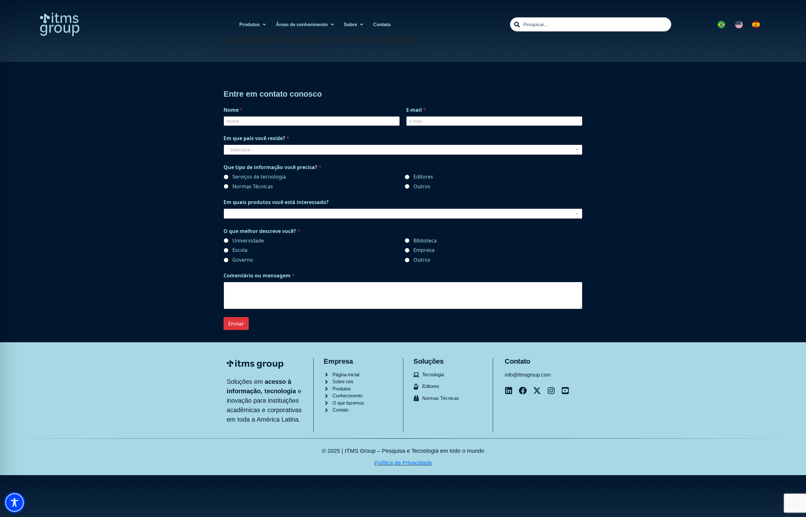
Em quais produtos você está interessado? (276, 202)
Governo (242, 260)
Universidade (248, 240)
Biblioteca (425, 240)
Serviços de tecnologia (259, 176)
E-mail (416, 110)
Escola (239, 250)
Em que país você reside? (256, 138)
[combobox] (590, 24)
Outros (421, 186)
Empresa (423, 250)
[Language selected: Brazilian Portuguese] (742, 24)
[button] (252, 24)
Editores (423, 176)
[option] (740, 24)
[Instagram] (551, 390)
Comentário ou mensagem (259, 276)
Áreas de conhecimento (302, 24)
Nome (233, 110)
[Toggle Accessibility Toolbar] (14, 502)
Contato (382, 24)
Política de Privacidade (403, 463)
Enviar (236, 323)
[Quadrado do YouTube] (565, 390)
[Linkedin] (508, 390)
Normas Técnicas (252, 186)
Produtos (249, 24)
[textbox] (401, 213)
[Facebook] (522, 390)
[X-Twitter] (536, 390)
